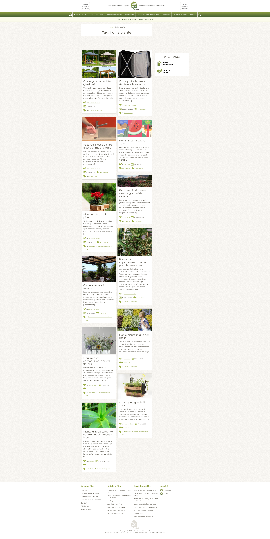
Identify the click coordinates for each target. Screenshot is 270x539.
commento (126, 428)
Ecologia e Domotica (180, 14)
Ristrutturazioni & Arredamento (148, 14)
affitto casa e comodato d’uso (145, 490)
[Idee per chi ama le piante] (99, 209)
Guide (101, 14)
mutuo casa (138, 514)
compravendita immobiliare (145, 504)
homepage (70, 14)
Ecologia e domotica (130, 301)
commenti (142, 109)
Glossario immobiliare (116, 510)
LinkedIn (167, 493)
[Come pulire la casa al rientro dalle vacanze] (134, 64)
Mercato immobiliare (115, 514)
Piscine (99, 110)
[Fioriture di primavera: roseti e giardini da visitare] (134, 181)
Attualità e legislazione (116, 507)
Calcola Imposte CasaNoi (91, 493)
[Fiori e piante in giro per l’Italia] (134, 320)
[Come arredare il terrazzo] (99, 269)
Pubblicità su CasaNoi (89, 497)
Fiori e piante (92, 110)
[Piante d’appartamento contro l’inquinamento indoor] (99, 415)
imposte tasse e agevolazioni (145, 510)
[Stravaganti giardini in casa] (134, 386)
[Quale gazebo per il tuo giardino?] (99, 67)
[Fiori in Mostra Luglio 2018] (134, 128)
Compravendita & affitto (114, 14)
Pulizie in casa (128, 113)
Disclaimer (85, 506)
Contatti (193, 14)
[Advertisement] (116, 42)
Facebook (167, 490)
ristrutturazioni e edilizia (143, 517)
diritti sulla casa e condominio (145, 507)
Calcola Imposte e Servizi (84, 14)
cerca (200, 14)
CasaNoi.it (139, 221)
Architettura (166, 14)
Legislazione (129, 14)
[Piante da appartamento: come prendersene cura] (134, 247)
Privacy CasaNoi (87, 509)
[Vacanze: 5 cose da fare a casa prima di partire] (99, 129)
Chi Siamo (85, 490)
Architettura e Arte (114, 504)
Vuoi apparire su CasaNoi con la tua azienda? (135, 19)
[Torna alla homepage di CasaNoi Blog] (135, 524)
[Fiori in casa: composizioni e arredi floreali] (99, 345)
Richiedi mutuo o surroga (91, 500)
